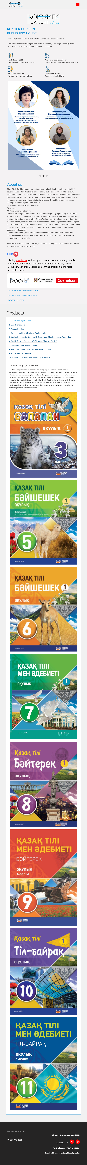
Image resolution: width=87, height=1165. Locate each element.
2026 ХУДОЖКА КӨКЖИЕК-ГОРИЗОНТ (23, 295)
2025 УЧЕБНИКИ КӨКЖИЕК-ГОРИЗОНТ (24, 290)
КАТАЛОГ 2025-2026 (16, 300)
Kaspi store (21, 260)
